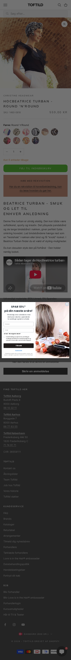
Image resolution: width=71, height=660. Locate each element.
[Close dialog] (67, 304)
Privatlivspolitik (18, 350)
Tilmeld (19, 345)
